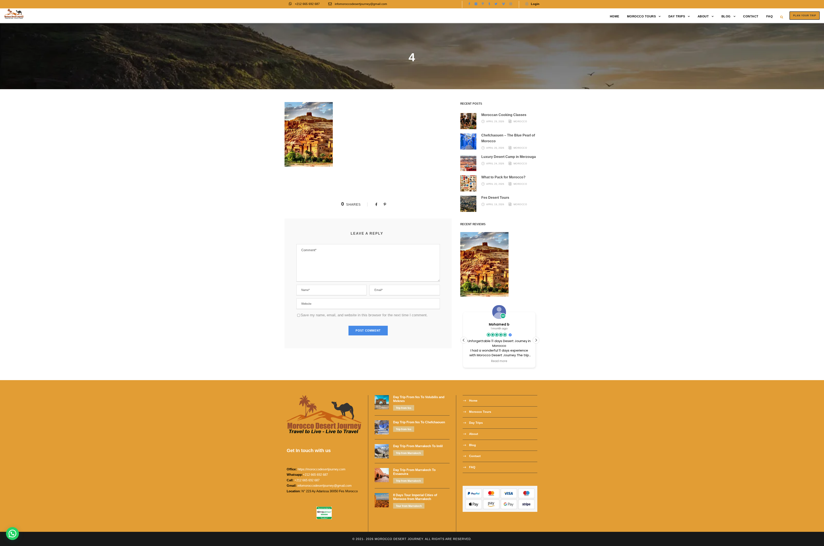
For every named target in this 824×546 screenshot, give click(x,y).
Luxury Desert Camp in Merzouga (508, 157)
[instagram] (510, 4)
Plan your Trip (804, 15)
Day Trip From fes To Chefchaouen (419, 422)
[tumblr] (489, 4)
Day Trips (676, 16)
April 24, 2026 (495, 163)
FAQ (769, 16)
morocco (520, 121)
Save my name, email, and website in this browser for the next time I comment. (364, 315)
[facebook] (469, 4)
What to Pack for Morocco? (503, 177)
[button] (536, 340)
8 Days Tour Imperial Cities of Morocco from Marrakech (415, 497)
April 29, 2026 (495, 121)
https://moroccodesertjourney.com (321, 469)
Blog (726, 16)
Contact (751, 16)
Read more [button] (500, 361)
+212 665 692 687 (307, 4)
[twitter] (496, 4)
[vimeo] (503, 4)
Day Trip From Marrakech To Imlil (418, 446)
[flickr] (476, 4)
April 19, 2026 (495, 204)
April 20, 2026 (495, 184)
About (703, 16)
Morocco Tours (641, 16)
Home (614, 16)
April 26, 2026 (495, 148)
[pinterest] (483, 4)
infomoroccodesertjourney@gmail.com (361, 4)
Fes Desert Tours (495, 197)
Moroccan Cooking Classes (503, 115)
